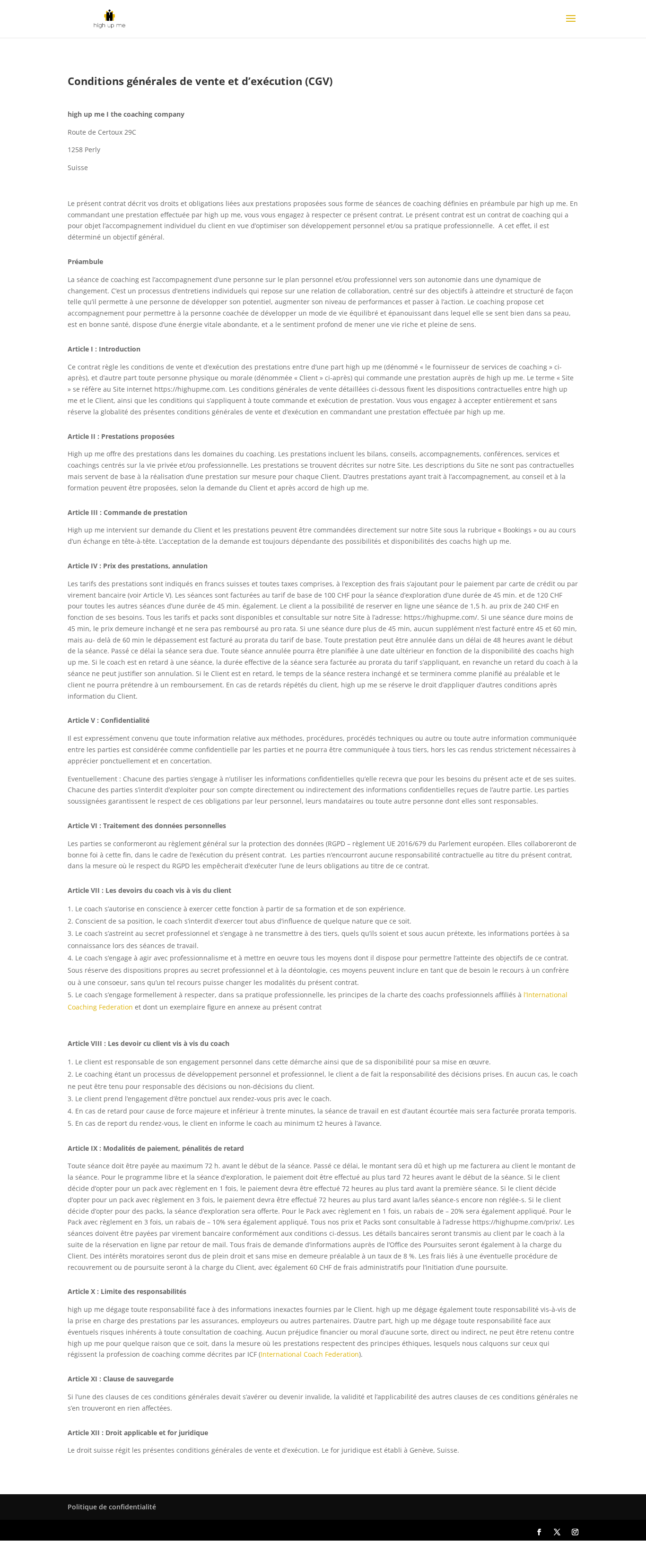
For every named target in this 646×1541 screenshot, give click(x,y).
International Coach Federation (310, 1354)
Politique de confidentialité (112, 1506)
